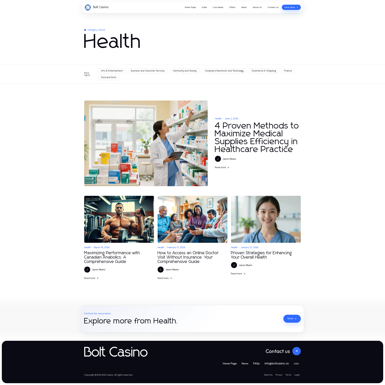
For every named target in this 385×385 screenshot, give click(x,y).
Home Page (230, 363)
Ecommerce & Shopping (264, 71)
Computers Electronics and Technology (224, 71)
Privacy (279, 374)
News (290, 319)
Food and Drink (108, 77)
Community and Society (185, 71)
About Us (268, 374)
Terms (288, 374)
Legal (297, 374)
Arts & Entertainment (112, 71)
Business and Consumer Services (148, 71)
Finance (288, 71)
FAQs (256, 363)
